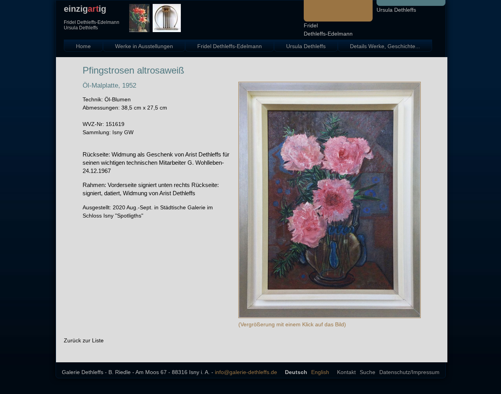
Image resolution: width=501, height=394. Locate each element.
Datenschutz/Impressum (409, 372)
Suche (367, 372)
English (320, 372)
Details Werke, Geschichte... (385, 46)
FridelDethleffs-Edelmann (328, 29)
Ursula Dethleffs (396, 10)
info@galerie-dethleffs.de (246, 372)
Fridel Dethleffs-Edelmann (229, 46)
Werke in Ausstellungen (144, 46)
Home (83, 46)
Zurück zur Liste (84, 340)
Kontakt (346, 372)
